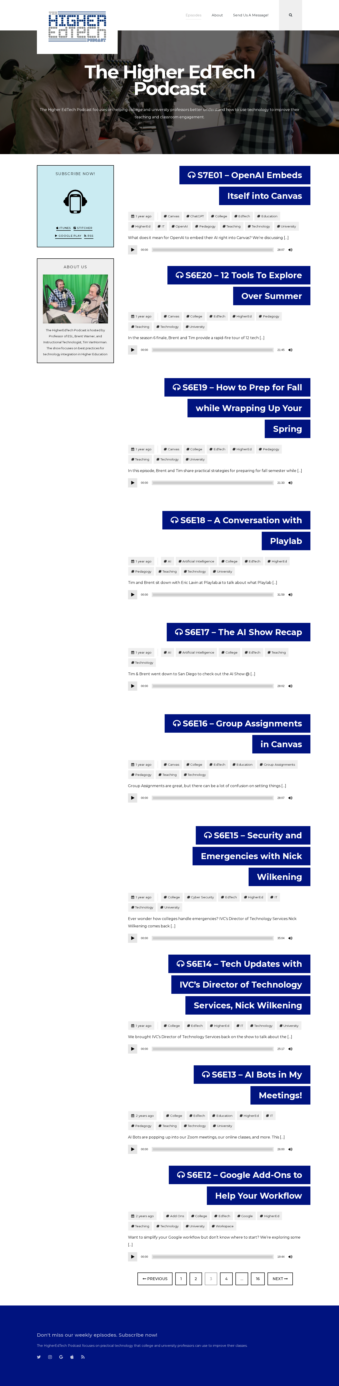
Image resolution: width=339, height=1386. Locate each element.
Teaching (233, 226)
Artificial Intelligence (198, 561)
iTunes (65, 228)
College (221, 216)
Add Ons (177, 1216)
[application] (211, 249)
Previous (156, 1279)
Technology (261, 226)
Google (247, 1216)
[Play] (132, 249)
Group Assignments (279, 764)
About (217, 15)
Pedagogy (207, 226)
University (288, 226)
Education (269, 216)
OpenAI (181, 226)
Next (278, 1279)
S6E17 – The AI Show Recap (243, 632)
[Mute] (290, 250)
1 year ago (141, 216)
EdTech (244, 216)
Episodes (193, 15)
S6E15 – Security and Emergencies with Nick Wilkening (251, 856)
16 (260, 1278)
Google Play (69, 235)
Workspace (225, 1226)
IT (163, 226)
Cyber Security (202, 897)
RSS (90, 235)
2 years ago (142, 1115)
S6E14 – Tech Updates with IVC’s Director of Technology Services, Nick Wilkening (241, 984)
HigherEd (142, 226)
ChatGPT (197, 216)
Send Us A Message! (250, 15)
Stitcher (84, 228)
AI (169, 561)
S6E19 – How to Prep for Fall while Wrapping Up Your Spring (242, 408)
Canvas (173, 216)
